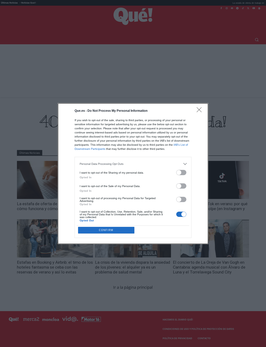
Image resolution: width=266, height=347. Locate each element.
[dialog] (133, 173)
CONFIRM (106, 230)
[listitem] (133, 164)
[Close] (200, 111)
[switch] (181, 172)
